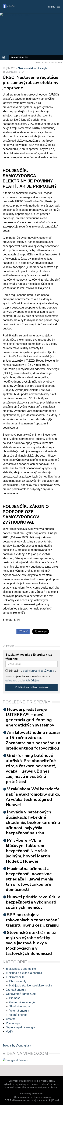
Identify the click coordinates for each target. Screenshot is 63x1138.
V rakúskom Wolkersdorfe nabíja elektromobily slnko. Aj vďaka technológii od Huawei (33, 796)
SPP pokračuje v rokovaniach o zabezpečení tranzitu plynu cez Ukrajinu (32, 920)
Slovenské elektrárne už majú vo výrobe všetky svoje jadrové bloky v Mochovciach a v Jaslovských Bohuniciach (31, 943)
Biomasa (14, 998)
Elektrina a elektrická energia (32, 68)
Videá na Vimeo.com (25, 1053)
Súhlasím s (15, 670)
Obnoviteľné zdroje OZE (21, 993)
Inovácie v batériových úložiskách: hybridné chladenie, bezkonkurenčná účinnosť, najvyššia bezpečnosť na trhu (33, 822)
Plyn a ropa (13, 1023)
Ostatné (11, 1019)
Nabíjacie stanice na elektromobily (30, 985)
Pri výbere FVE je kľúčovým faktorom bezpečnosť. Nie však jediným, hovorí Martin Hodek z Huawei (28, 851)
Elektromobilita (15, 977)
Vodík (9, 1031)
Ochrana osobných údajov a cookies (32, 1097)
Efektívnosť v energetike (21, 968)
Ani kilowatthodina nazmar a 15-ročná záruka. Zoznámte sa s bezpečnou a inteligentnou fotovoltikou (33, 740)
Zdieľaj (11, 6)
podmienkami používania (38, 670)
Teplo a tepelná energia (20, 1027)
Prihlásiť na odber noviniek (31, 687)
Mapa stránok (43, 1100)
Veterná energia (19, 1010)
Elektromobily (17, 981)
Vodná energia (18, 1014)
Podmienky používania (31, 1093)
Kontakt (56, 1100)
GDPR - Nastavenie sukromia (20, 1100)
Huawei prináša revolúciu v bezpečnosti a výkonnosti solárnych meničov (33, 902)
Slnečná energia (19, 1006)
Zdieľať (23, 631)
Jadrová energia (16, 989)
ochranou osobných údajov (22, 680)
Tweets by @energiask (17, 1045)
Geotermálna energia (22, 1002)
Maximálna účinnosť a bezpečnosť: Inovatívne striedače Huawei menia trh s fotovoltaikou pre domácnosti (29, 879)
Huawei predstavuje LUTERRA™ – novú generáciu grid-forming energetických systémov (30, 717)
